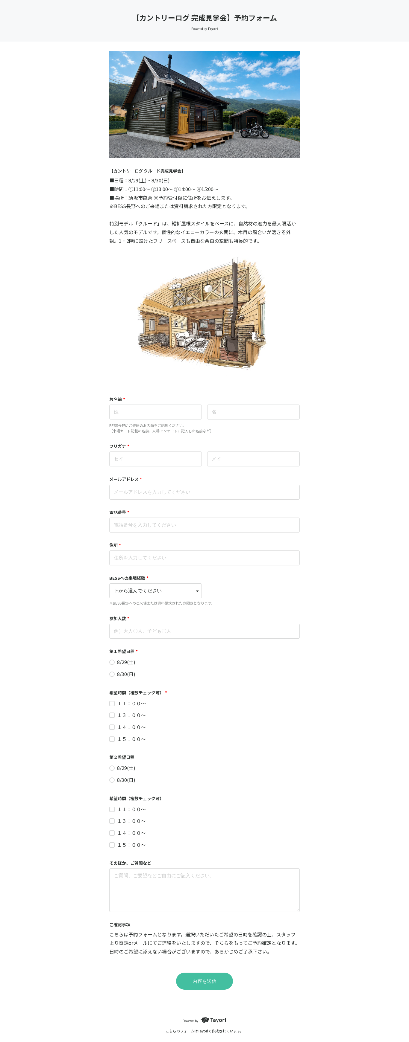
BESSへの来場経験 (129, 578)
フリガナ (119, 446)
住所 (115, 545)
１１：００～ (131, 703)
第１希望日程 (123, 651)
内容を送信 (204, 981)
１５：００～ (131, 738)
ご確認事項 (119, 924)
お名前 (117, 399)
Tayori (203, 1030)
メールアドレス (125, 479)
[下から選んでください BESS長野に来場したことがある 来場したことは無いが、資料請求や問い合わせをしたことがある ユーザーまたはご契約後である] (155, 590)
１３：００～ (131, 714)
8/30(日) (126, 674)
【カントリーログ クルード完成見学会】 (147, 171)
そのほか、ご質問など (130, 863)
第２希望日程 (121, 757)
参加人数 (119, 618)
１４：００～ (131, 726)
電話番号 (119, 512)
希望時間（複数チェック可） (138, 692)
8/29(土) (126, 662)
